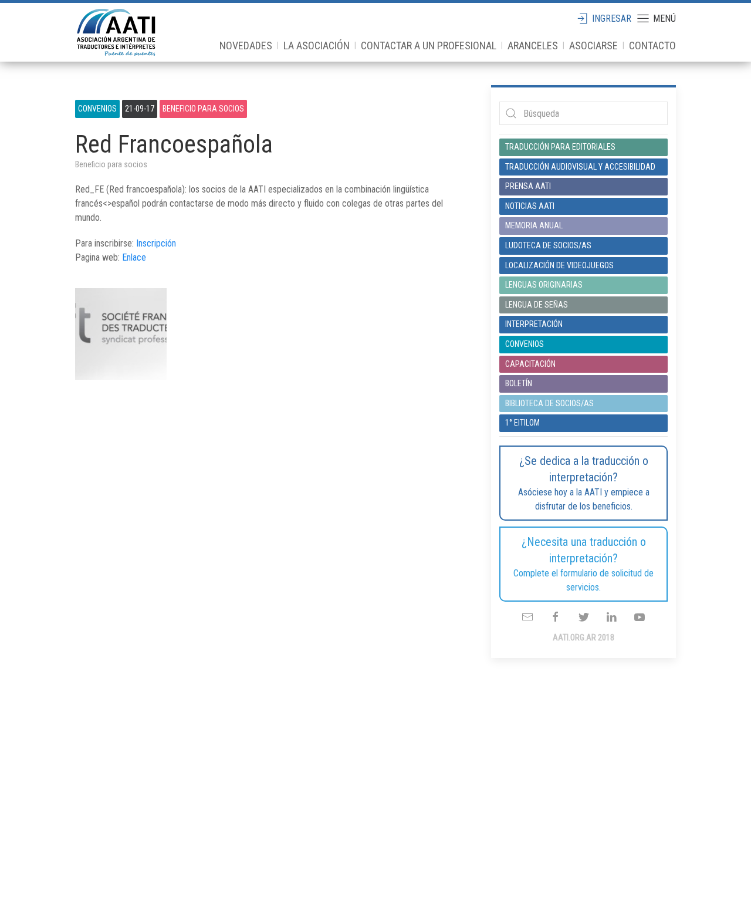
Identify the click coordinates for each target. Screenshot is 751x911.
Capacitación (530, 364)
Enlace (134, 257)
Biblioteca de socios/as (549, 403)
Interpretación (534, 324)
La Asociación (316, 45)
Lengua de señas (536, 304)
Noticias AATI (529, 206)
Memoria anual (534, 225)
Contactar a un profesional (428, 45)
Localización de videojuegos (559, 265)
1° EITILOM (522, 422)
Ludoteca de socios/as (548, 245)
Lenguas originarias (544, 284)
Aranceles (533, 45)
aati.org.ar (116, 32)
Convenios (97, 108)
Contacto (652, 45)
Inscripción (156, 243)
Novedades (245, 45)
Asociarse (593, 45)
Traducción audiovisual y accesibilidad (580, 166)
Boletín (518, 383)
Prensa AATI (528, 186)
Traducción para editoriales (560, 146)
